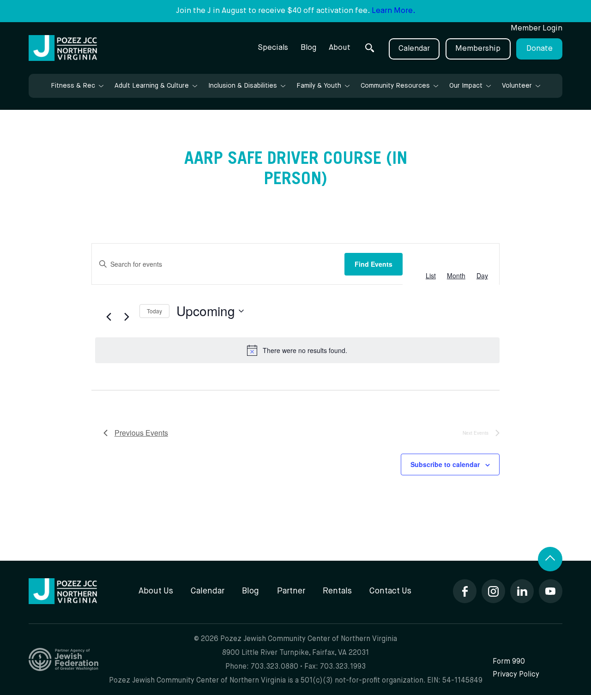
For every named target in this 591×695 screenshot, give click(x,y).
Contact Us (390, 591)
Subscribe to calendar (445, 464)
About (339, 48)
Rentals (337, 591)
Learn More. (394, 11)
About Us (156, 591)
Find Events (373, 264)
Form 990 (509, 661)
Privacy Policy (516, 674)
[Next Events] (127, 317)
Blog (308, 48)
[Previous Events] (109, 317)
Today (154, 311)
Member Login (536, 28)
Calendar (414, 49)
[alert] (297, 350)
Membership (478, 49)
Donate (539, 49)
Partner (291, 591)
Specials (273, 48)
